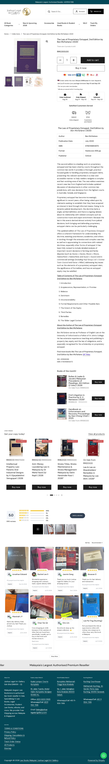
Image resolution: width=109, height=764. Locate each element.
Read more (35, 641)
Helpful (10, 584)
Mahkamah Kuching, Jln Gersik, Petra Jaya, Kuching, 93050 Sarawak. (94, 689)
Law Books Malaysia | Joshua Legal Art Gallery (39, 760)
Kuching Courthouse (91, 681)
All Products (9, 745)
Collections (16, 34)
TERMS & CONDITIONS (13, 728)
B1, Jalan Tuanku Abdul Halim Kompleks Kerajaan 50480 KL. (41, 692)
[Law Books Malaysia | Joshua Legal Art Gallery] (18, 11)
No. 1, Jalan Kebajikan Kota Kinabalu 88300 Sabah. (66, 692)
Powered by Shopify (96, 760)
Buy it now (80, 68)
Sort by (87, 543)
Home (6, 34)
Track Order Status (12, 741)
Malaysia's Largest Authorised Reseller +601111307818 (54, 2)
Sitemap (7, 748)
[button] (96, 11)
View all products (96, 434)
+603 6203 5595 (43, 699)
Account (82, 11)
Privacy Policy (10, 732)
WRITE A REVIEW (77, 515)
